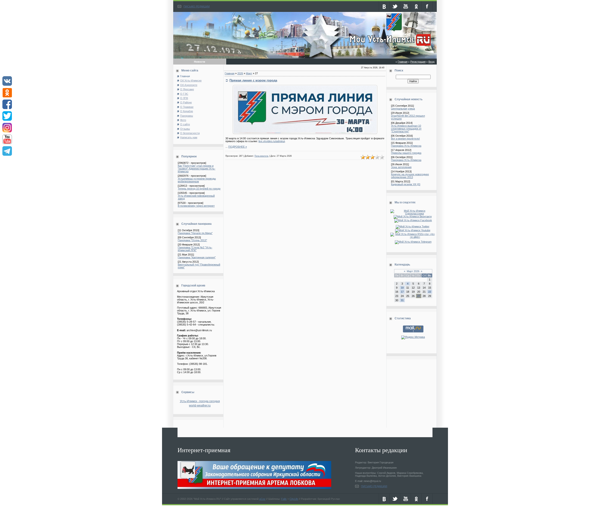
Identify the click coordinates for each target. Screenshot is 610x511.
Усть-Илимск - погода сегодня (200, 401)
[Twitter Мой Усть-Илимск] (413, 226)
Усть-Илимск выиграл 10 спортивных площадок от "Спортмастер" (406, 128)
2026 (240, 73)
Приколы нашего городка (406, 152)
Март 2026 (413, 271)
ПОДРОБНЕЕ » (237, 146)
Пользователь (261, 156)
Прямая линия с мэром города (253, 80)
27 (418, 296)
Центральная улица (403, 108)
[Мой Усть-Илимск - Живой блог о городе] (389, 46)
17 (402, 291)
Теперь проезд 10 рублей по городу (199, 188)
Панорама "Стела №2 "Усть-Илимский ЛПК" (195, 249)
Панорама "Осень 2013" (192, 240)
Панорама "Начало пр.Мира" (195, 233)
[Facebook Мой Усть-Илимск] (413, 220)
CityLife (294, 498)
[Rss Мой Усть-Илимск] (413, 236)
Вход (431, 61)
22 (429, 291)
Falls (284, 498)
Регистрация (418, 61)
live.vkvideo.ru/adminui (272, 141)
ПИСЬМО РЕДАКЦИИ (196, 6)
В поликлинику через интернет (196, 205)
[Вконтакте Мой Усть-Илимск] (413, 216)
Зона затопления (401, 167)
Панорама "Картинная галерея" (197, 257)
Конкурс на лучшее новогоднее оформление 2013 (410, 176)
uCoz (262, 498)
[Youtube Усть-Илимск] (413, 230)
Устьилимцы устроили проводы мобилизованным (197, 180)
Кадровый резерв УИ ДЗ (405, 184)
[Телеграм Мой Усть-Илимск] (413, 241)
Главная (402, 61)
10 (402, 287)
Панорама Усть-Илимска (406, 145)
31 (402, 300)
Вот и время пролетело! (405, 138)
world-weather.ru (200, 405)
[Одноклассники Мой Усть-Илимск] (413, 213)
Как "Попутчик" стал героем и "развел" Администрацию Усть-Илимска (196, 168)
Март (249, 73)
